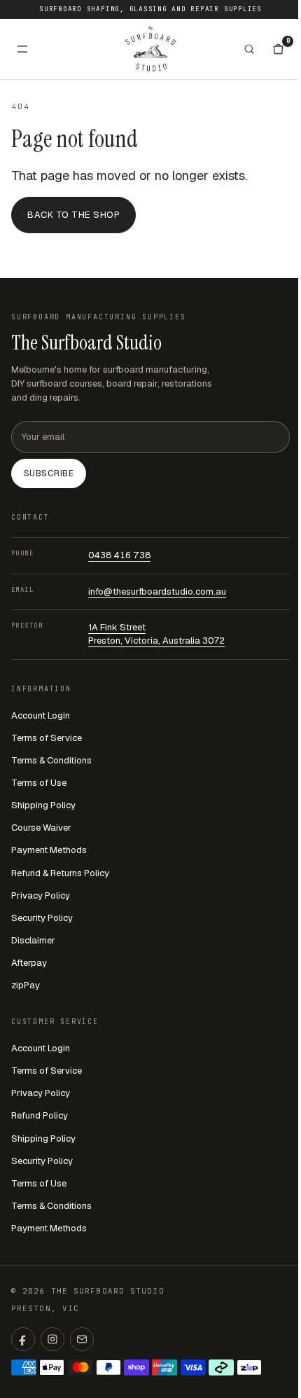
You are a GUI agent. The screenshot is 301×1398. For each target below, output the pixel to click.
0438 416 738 (119, 555)
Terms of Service (46, 738)
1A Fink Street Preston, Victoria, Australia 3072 (156, 633)
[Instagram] (52, 1339)
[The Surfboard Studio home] (150, 48)
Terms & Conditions (51, 760)
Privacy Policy (40, 895)
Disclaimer (33, 940)
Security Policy (42, 918)
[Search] (249, 49)
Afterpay (29, 963)
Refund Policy (39, 1115)
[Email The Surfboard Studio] (82, 1339)
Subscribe (49, 473)
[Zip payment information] (249, 1367)
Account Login (40, 715)
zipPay (25, 985)
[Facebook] (23, 1339)
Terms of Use (38, 783)
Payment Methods (49, 850)
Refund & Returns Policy (60, 873)
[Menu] (22, 49)
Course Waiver (41, 827)
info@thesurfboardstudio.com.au (157, 591)
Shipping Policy (43, 805)
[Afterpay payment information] (221, 1367)
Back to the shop (73, 215)
